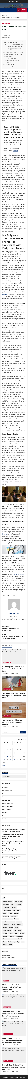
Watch (24, 9)
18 (7, 756)
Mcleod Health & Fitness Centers (13, 61)
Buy (12, 904)
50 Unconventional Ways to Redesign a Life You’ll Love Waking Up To (12, 987)
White (10, 945)
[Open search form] (14, 9)
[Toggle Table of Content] (22, 42)
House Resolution (7, 806)
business (5, 787)
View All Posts (20, 619)
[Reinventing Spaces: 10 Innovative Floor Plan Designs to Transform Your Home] (14, 1028)
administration (8, 902)
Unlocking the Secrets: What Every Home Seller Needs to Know (13, 669)
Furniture (6, 924)
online (22, 933)
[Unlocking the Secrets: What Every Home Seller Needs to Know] (14, 656)
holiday (19, 924)
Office (16, 933)
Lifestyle (5, 813)
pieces (5, 936)
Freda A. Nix (7, 33)
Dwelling (6, 916)
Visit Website (8, 619)
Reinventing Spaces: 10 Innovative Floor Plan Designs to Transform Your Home (13, 844)
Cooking (13, 907)
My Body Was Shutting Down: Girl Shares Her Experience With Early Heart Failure (14, 54)
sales (14, 939)
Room (5, 939)
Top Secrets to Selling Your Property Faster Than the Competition (12, 722)
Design (16, 913)
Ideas (16, 927)
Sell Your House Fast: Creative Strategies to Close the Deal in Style (14, 695)
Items (5, 933)
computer (6, 907)
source (15, 150)
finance (12, 922)
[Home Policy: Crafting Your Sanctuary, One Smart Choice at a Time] (14, 1055)
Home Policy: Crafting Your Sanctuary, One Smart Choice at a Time (12, 851)
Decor (5, 913)
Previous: (10, 628)
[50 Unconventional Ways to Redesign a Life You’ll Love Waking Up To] (14, 975)
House (11, 927)
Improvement (7, 930)
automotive (18, 902)
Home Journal (6, 800)
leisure (11, 933)
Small (20, 939)
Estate (16, 919)
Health (4, 294)
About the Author (9, 64)
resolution (19, 936)
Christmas (18, 904)
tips (18, 942)
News (4, 816)
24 (4, 759)
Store (4, 942)
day (14, 910)
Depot (10, 913)
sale (10, 939)
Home (4, 797)
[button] (2, 9)
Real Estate (5, 819)
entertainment (7, 919)
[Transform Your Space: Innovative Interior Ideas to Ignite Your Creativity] (14, 1001)
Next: (12, 636)
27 (14, 759)
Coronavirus (7, 910)
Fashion (5, 922)
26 (10, 759)
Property (11, 936)
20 (14, 756)
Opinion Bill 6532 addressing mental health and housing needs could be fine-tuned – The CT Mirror (15, 47)
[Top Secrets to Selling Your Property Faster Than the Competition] (14, 710)
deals (18, 910)
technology (11, 942)
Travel (5, 945)
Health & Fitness (18, 574)
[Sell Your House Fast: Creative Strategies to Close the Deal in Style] (14, 683)
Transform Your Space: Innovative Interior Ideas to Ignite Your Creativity (12, 836)
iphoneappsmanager (8, 957)
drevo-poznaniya (7, 955)
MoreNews (13, 1077)
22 (20, 756)
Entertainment (7, 791)
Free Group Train (11, 58)
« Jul (3, 765)
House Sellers (6, 23)
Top (23, 942)
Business (6, 904)
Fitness (4, 534)
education (14, 916)
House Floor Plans (7, 803)
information (17, 930)
